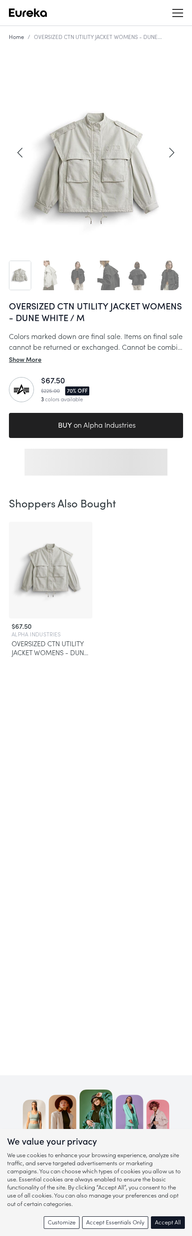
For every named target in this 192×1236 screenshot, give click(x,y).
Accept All (168, 1222)
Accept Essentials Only (115, 1222)
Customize (61, 1222)
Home (16, 37)
